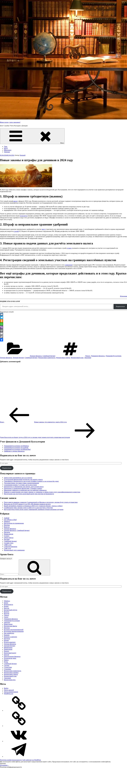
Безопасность (8, 604)
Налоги (6, 651)
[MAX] (19, 726)
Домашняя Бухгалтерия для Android (16, 447)
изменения (68, 265)
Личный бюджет (18, 357)
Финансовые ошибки (11, 672)
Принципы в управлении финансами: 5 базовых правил (23, 488)
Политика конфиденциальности (11, 760)
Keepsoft (22, 155)
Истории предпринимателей (13, 629)
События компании (10, 546)
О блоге (6, 536)
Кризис (6, 640)
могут (44, 229)
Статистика (8, 667)
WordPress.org (8, 693)
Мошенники (8, 647)
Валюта (6, 612)
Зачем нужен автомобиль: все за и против (18, 478)
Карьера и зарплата (10, 637)
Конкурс (7, 527)
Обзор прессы (8, 537)
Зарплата (7, 622)
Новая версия (8, 534)
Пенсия (6, 655)
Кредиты (7, 638)
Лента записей (9, 690)
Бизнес (6, 606)
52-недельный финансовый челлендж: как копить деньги (23, 479)
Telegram (7, 152)
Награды (7, 532)
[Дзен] (19, 710)
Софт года (7, 548)
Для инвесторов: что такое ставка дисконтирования (21, 483)
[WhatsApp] (63, 324)
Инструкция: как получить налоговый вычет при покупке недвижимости (29, 494)
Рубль (6, 662)
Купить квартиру (10, 642)
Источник (123, 296)
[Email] (63, 333)
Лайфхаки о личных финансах (14, 451)
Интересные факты (10, 626)
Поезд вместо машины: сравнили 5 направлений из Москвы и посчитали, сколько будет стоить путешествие (41, 502)
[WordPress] (63, 330)
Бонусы (6, 608)
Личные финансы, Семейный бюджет (42, 356)
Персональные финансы (12, 656)
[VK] (63, 314)
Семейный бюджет (31, 357)
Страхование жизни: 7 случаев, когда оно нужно (20, 485)
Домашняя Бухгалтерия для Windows (16, 446)
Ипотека (7, 525)
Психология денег (10, 658)
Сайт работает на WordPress (31, 760)
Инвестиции (8, 624)
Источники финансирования (14, 631)
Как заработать (9, 633)
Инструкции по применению (14, 523)
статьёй (16, 231)
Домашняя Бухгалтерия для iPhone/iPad (17, 449)
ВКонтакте (7, 150)
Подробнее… (4, 765)
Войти (6, 688)
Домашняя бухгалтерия (113, 356)
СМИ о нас (8, 545)
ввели (15, 201)
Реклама (7, 539)
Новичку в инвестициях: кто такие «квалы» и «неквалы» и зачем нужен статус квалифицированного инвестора (42, 492)
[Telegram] (63, 317)
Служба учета (8, 543)
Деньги (87, 356)
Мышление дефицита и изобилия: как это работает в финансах (25, 490)
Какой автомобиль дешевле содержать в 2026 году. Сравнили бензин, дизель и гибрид (33, 506)
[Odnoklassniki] (63, 320)
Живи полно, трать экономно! (10, 122)
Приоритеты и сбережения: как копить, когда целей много (24, 486)
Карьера (6, 635)
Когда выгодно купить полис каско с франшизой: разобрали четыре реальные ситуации (33, 509)
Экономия (87, 357)
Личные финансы (6, 357)
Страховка (7, 669)
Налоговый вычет (10, 653)
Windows (7, 521)
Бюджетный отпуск (10, 610)
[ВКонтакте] (19, 741)
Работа (6, 660)
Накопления (8, 649)
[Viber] (63, 327)
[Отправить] (63, 339)
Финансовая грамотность (46, 357)
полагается (23, 216)
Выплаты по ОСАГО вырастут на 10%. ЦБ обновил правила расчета (27, 504)
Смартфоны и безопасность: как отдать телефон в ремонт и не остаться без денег (31, 481)
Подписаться (120, 306)
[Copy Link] (63, 336)
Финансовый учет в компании (14, 550)
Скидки (6, 665)
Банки (6, 603)
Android (6, 518)
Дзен (5, 146)
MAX (6, 148)
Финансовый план (77, 357)
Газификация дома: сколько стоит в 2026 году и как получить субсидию (28, 507)
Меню (62, 143)
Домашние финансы (98, 356)
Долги (6, 617)
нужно (69, 248)
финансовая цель (9, 680)
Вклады (6, 613)
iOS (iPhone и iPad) (10, 520)
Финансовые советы (63, 357)
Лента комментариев (11, 692)
